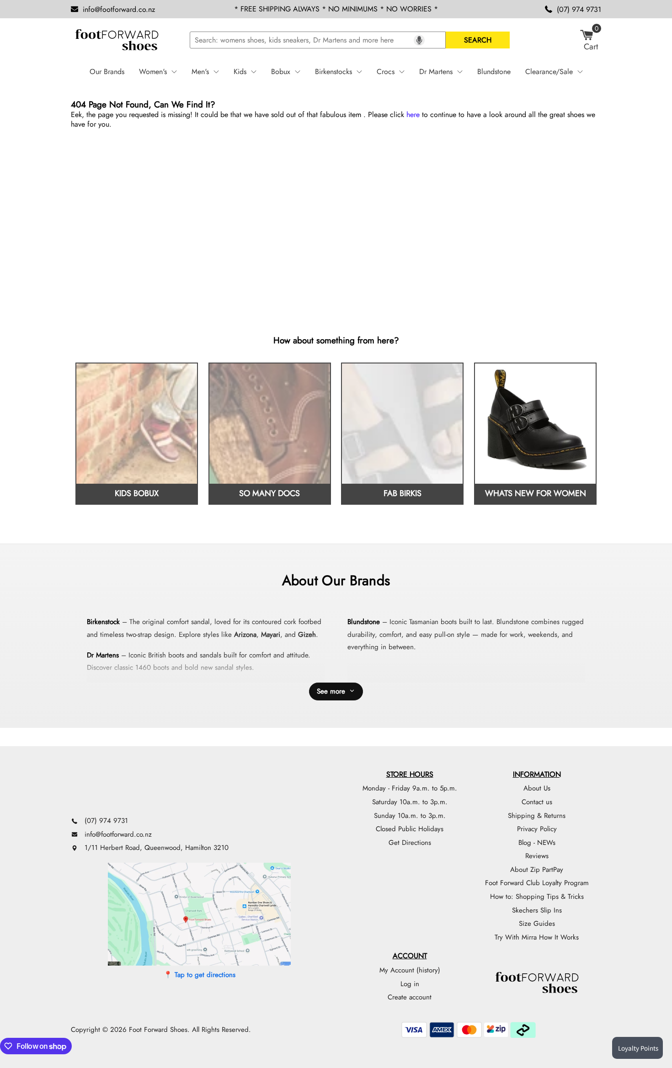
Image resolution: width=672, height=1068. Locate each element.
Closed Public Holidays (409, 829)
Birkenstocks (333, 71)
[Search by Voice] (419, 40)
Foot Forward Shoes (158, 1030)
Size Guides (537, 923)
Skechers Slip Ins (537, 910)
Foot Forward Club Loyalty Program (537, 883)
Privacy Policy (537, 829)
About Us (536, 788)
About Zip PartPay (536, 870)
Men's (200, 71)
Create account (410, 997)
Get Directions (410, 843)
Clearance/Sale (549, 71)
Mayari (270, 635)
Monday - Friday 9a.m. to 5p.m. (410, 788)
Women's (153, 71)
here (413, 114)
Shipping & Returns (536, 816)
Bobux (280, 71)
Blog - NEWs (536, 843)
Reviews (537, 856)
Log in (409, 984)
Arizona (245, 635)
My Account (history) (409, 970)
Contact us (537, 802)
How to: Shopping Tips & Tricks (537, 897)
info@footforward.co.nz (119, 9)
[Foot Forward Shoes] (116, 40)
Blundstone (494, 71)
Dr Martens (436, 71)
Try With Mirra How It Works (537, 937)
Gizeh (307, 635)
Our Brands (107, 71)
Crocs (386, 71)
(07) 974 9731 (579, 9)
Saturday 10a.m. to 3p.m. (410, 802)
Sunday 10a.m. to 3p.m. (410, 816)
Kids (240, 71)
